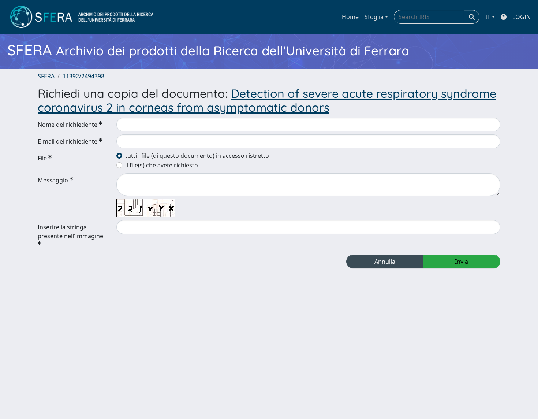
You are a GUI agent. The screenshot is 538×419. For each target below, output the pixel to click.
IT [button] (487, 17)
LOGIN (521, 17)
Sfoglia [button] (374, 17)
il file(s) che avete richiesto (161, 165)
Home (350, 17)
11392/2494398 (83, 76)
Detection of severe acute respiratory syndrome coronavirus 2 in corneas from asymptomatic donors (267, 100)
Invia (461, 261)
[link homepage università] (81, 16)
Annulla (384, 261)
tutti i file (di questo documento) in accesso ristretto (197, 156)
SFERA (46, 76)
